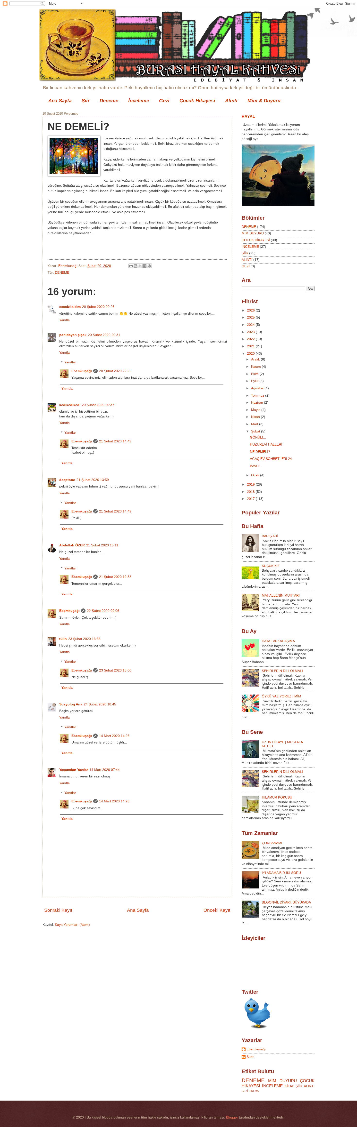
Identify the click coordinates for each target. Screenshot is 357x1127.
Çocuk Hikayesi (197, 100)
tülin (63, 639)
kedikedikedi (69, 405)
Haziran (257, 402)
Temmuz (258, 395)
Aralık (256, 359)
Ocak (255, 475)
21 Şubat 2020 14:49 (115, 441)
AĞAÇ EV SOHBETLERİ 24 (271, 459)
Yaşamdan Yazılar (73, 770)
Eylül (255, 381)
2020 (251, 353)
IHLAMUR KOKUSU (277, 797)
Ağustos (257, 388)
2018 (251, 492)
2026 (251, 310)
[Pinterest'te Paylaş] (149, 266)
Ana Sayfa (60, 100)
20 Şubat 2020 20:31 (104, 335)
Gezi (164, 100)
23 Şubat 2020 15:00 (115, 670)
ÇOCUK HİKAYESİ (256, 240)
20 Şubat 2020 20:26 (98, 307)
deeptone (67, 480)
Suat (250, 1057)
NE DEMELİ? (260, 452)
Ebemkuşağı (81, 371)
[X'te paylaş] (140, 266)
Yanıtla (64, 320)
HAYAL (248, 116)
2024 (251, 325)
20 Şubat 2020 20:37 (98, 405)
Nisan (256, 417)
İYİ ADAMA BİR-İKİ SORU (281, 873)
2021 (251, 346)
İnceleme (138, 100)
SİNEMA (254, 1090)
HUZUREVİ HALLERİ (266, 444)
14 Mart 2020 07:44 (104, 770)
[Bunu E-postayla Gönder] (130, 266)
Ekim (255, 374)
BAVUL (255, 466)
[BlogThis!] (135, 266)
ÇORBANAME (272, 843)
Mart (255, 424)
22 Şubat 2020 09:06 (103, 611)
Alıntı (231, 100)
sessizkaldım (70, 307)
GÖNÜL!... (258, 437)
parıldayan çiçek (72, 335)
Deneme (109, 100)
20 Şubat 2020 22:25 (115, 371)
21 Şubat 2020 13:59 (92, 480)
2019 (251, 484)
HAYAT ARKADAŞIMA (278, 641)
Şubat (256, 431)
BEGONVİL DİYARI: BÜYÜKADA (286, 902)
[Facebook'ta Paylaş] (144, 266)
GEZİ (246, 266)
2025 (251, 317)
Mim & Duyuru (263, 100)
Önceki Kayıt (217, 910)
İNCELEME (250, 246)
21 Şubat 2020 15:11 (102, 545)
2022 (251, 339)
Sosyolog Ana (70, 704)
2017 (251, 499)
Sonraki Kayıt (58, 910)
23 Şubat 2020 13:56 (84, 639)
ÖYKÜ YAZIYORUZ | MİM (281, 696)
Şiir (86, 100)
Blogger (232, 1117)
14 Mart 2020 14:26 (114, 736)
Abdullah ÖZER (72, 545)
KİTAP (289, 1086)
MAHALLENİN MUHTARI (281, 595)
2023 (251, 332)
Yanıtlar (70, 362)
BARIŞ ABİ (270, 536)
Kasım (256, 366)
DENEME (62, 272)
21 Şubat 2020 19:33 (115, 577)
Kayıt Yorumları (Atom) (72, 925)
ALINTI (247, 260)
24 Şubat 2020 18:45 (100, 704)
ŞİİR (245, 253)
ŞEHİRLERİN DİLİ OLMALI (282, 671)
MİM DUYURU (253, 233)
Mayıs (256, 410)
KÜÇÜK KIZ (271, 566)
